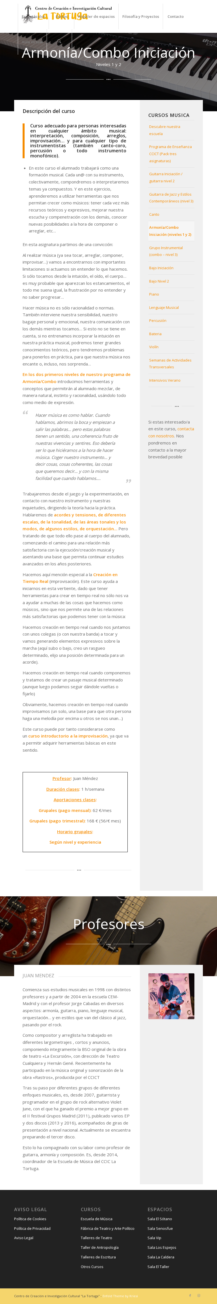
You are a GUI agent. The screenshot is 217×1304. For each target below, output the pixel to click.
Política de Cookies (30, 1218)
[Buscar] (59, 42)
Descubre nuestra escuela (164, 130)
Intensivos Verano (165, 380)
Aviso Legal (23, 1237)
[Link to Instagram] (198, 1295)
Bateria (155, 333)
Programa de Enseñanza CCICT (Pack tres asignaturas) (170, 153)
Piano (154, 294)
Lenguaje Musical (164, 307)
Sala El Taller (158, 1266)
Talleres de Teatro (96, 1237)
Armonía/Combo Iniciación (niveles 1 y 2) (170, 231)
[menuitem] (33, 16)
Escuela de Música (96, 1218)
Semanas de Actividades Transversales (170, 364)
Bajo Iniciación (161, 267)
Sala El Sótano (159, 1218)
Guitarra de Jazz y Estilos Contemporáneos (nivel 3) (171, 198)
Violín (154, 346)
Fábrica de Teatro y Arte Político (107, 1228)
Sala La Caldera (160, 1257)
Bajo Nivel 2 (159, 281)
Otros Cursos (92, 1266)
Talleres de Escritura (98, 1257)
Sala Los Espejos (161, 1247)
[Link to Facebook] (190, 1295)
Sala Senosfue (160, 1228)
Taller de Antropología (100, 1247)
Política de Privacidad (32, 1228)
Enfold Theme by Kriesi (120, 1296)
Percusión (157, 320)
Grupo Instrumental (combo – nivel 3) (166, 251)
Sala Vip (154, 1237)
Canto (154, 214)
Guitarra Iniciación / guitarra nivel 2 (166, 177)
